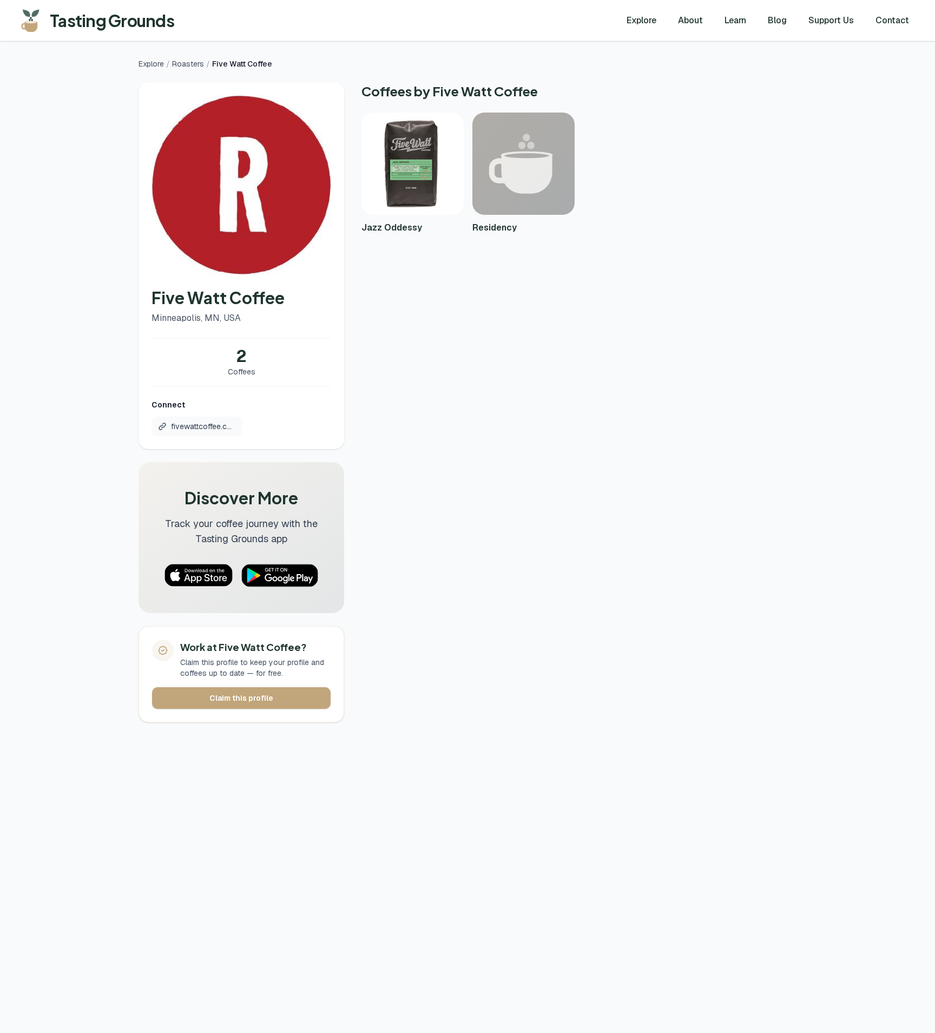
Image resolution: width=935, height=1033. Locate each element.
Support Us (831, 20)
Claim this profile (241, 698)
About (690, 20)
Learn (735, 20)
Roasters (188, 64)
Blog (777, 20)
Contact (892, 20)
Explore (641, 20)
